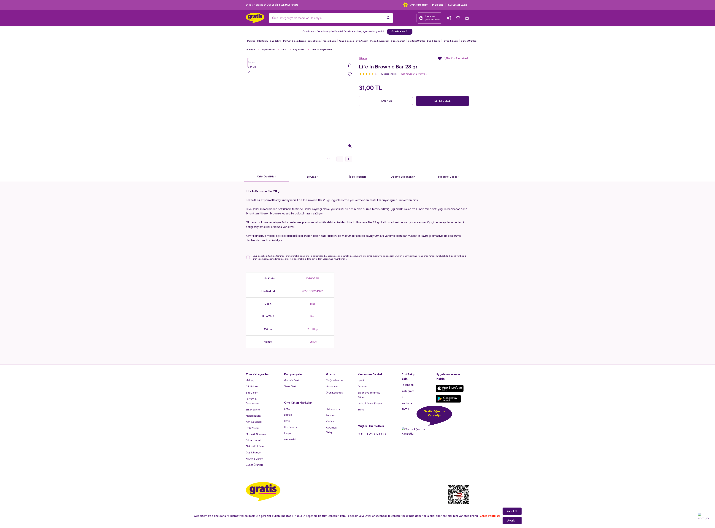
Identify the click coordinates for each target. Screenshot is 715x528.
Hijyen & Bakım (450, 41)
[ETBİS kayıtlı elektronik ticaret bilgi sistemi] (458, 498)
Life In (363, 58)
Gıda (284, 49)
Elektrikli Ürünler (416, 41)
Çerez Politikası (490, 515)
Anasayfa (250, 49)
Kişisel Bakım (329, 41)
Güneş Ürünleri (468, 41)
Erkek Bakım (314, 41)
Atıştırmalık (298, 49)
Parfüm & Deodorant (294, 41)
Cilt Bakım (262, 41)
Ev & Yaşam (362, 41)
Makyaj (251, 41)
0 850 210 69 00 (372, 434)
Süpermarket (398, 41)
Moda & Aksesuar (379, 41)
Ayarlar (512, 520)
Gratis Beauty (419, 4)
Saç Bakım (275, 41)
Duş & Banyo (433, 41)
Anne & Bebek (346, 41)
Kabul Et (512, 511)
